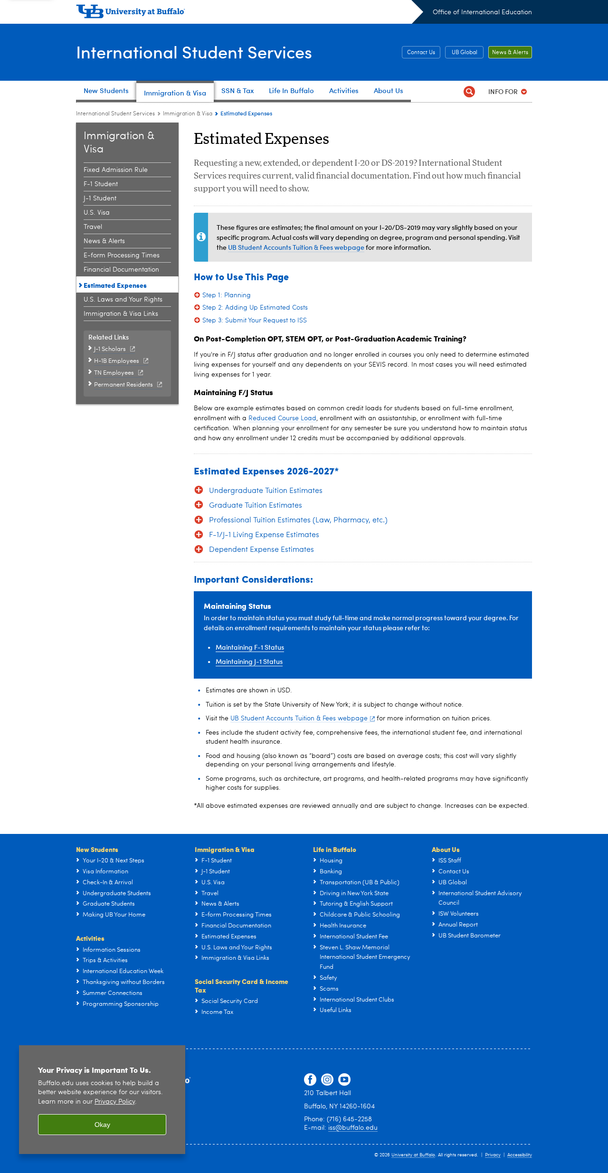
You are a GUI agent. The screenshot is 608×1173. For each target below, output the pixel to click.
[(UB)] (249, 13)
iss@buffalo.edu (353, 1128)
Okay (102, 1124)
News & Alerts (510, 53)
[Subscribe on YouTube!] (344, 1080)
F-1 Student (101, 184)
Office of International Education (482, 12)
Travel (93, 227)
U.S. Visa (97, 212)
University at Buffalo (413, 1155)
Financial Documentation (121, 269)
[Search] (469, 91)
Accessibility (519, 1155)
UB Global (464, 53)
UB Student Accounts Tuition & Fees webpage (296, 247)
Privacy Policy (115, 1102)
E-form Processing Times (122, 255)
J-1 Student (100, 198)
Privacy (493, 1155)
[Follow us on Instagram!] (327, 1080)
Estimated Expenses (115, 285)
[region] (102, 1099)
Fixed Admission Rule (116, 170)
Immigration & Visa (187, 114)
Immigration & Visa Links (121, 314)
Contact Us (421, 53)
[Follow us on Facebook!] (310, 1080)
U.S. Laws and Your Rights (123, 299)
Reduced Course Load (282, 418)
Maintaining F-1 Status (250, 647)
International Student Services (194, 51)
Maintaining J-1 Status (249, 661)
